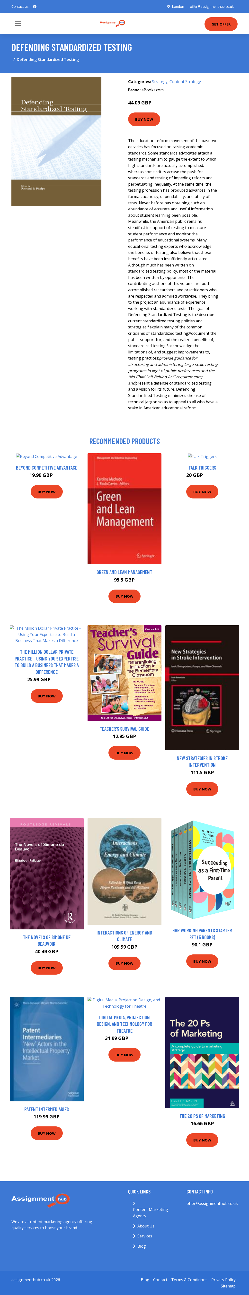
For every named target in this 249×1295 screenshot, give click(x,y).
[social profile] (34, 6)
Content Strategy (185, 81)
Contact (160, 1279)
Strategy (160, 81)
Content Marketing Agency (150, 1212)
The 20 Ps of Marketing (202, 1116)
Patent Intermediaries (46, 1109)
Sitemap (228, 1286)
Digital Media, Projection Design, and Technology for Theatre (124, 1024)
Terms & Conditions (189, 1279)
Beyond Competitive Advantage (46, 467)
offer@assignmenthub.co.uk (212, 6)
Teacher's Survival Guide (124, 729)
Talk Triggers (202, 467)
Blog (141, 1246)
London (178, 6)
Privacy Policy (223, 1279)
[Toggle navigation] (18, 23)
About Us (145, 1226)
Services (144, 1236)
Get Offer (221, 24)
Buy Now (144, 119)
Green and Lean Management (124, 572)
